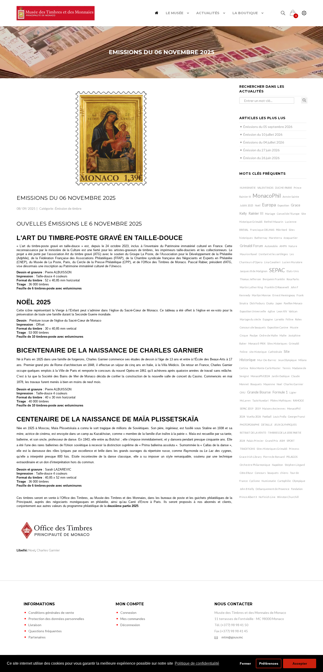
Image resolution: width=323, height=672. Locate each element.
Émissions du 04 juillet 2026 (263, 142)
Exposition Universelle (253, 311)
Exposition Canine (277, 327)
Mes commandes (132, 619)
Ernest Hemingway (283, 295)
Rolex (298, 319)
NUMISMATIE (248, 187)
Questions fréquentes (45, 631)
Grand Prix (271, 440)
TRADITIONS (247, 448)
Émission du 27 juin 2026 (261, 150)
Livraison (34, 625)
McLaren (245, 400)
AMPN (283, 246)
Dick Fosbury (257, 303)
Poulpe (254, 335)
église (271, 311)
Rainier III (256, 213)
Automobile (271, 246)
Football (266, 416)
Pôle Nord (281, 229)
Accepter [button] (299, 663)
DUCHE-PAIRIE (283, 187)
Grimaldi (294, 343)
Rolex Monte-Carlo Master (265, 368)
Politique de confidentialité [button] (197, 663)
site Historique (258, 351)
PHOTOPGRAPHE (249, 424)
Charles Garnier (48, 550)
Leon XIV (282, 311)
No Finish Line (267, 496)
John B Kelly (247, 488)
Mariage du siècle (250, 319)
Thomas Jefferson (250, 279)
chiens (284, 472)
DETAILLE (266, 424)
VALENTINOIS (265, 187)
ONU (242, 392)
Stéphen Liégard (295, 464)
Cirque (244, 335)
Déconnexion (130, 625)
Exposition (283, 205)
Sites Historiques (277, 343)
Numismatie (269, 480)
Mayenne (269, 384)
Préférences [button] (268, 663)
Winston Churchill (288, 496)
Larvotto (279, 319)
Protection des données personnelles (56, 619)
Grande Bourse (259, 392)
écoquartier (291, 237)
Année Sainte (291, 196)
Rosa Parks (293, 279)
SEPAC (277, 270)
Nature (292, 246)
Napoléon (277, 464)
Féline (289, 319)
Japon (278, 303)
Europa (269, 204)
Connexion (128, 613)
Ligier (293, 392)
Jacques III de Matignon (253, 271)
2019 (258, 408)
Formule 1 (280, 392)
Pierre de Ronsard (274, 456)
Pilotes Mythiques (280, 400)
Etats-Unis (293, 271)
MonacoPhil (267, 195)
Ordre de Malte (268, 335)
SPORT (291, 440)
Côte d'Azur (246, 472)
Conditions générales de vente (51, 613)
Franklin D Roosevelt (277, 287)
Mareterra (275, 237)
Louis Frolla (279, 416)
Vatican (293, 311)
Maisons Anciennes (273, 408)
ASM (282, 440)
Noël (257, 205)
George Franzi (296, 416)
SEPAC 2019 (246, 408)
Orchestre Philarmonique (255, 464)
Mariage (270, 213)
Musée (294, 327)
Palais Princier (255, 440)
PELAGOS (291, 456)
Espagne (268, 319)
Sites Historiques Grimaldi (272, 448)
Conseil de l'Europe (288, 213)
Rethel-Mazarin (273, 221)
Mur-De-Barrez (266, 360)
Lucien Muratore (292, 262)
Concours (260, 472)
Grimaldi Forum (251, 246)
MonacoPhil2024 (260, 376)
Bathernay (260, 237)
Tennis (286, 368)
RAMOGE (298, 400)
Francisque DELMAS (262, 229)
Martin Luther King (251, 287)
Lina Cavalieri (272, 262)
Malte (283, 335)
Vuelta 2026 (254, 416)
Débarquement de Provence (272, 488)
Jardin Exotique (280, 376)
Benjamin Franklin (274, 279)
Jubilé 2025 (246, 205)
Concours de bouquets (253, 327)
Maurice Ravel (248, 254)
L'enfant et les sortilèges (273, 254)
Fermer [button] (245, 663)
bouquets (273, 472)
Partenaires (37, 637)
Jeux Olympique (287, 360)
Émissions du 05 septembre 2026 (267, 127)
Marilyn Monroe (261, 295)
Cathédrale (275, 351)
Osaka (270, 303)
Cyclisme (254, 480)
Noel (31, 550)
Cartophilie (284, 480)
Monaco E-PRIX (257, 343)
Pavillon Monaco (293, 303)
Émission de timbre (68, 208)
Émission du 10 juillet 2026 (262, 134)
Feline (244, 351)
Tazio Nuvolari (260, 400)
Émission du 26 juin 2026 (261, 158)
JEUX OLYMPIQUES (285, 424)
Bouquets (256, 384)
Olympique (298, 480)
